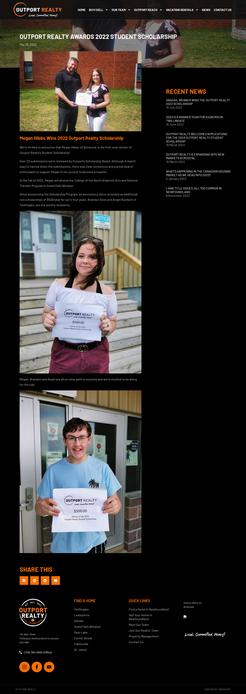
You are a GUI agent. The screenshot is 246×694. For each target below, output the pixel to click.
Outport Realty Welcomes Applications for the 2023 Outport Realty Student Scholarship (196, 137)
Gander (79, 621)
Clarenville (81, 644)
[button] (24, 580)
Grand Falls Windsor (87, 626)
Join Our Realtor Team (144, 630)
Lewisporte (82, 615)
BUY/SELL (96, 10)
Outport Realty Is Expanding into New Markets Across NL (195, 156)
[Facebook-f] (37, 667)
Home (82, 10)
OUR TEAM (119, 10)
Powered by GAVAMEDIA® (217, 689)
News (206, 10)
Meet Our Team (139, 624)
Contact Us (223, 10)
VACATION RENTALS (180, 10)
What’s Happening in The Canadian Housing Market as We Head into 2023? (198, 173)
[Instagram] (24, 667)
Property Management (144, 636)
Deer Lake (81, 632)
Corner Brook (83, 638)
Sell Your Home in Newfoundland (140, 617)
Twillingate (81, 609)
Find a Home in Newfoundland (149, 609)
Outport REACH (145, 10)
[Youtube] (49, 667)
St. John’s (80, 649)
